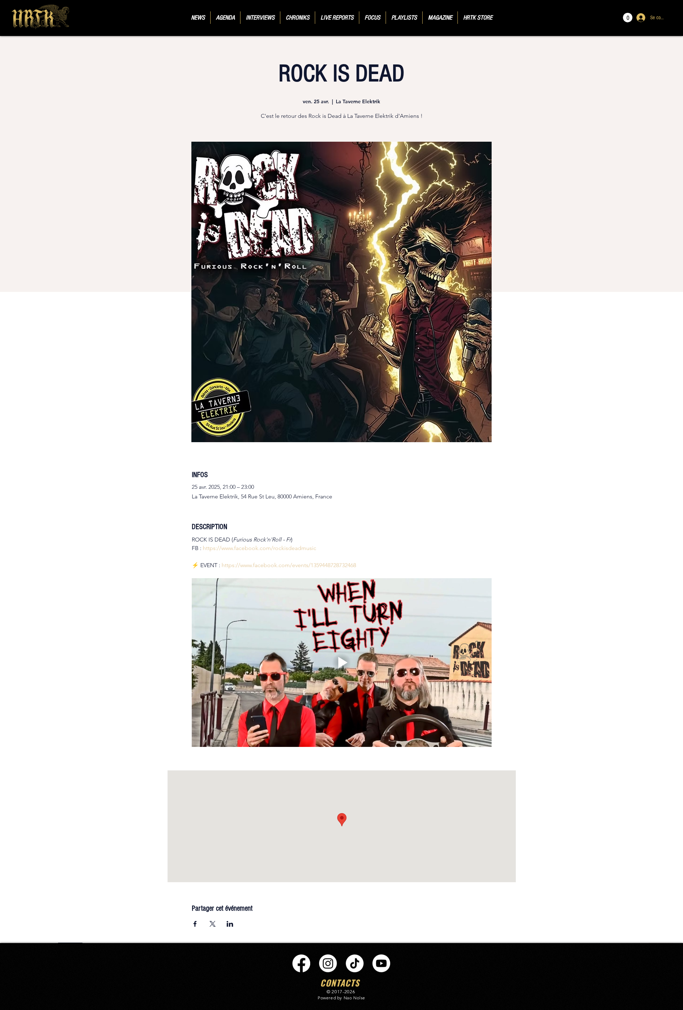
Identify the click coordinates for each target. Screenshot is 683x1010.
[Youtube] (381, 963)
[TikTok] (355, 963)
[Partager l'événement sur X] (212, 924)
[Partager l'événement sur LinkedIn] (230, 924)
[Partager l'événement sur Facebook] (195, 924)
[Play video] (342, 662)
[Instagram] (328, 963)
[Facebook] (301, 963)
